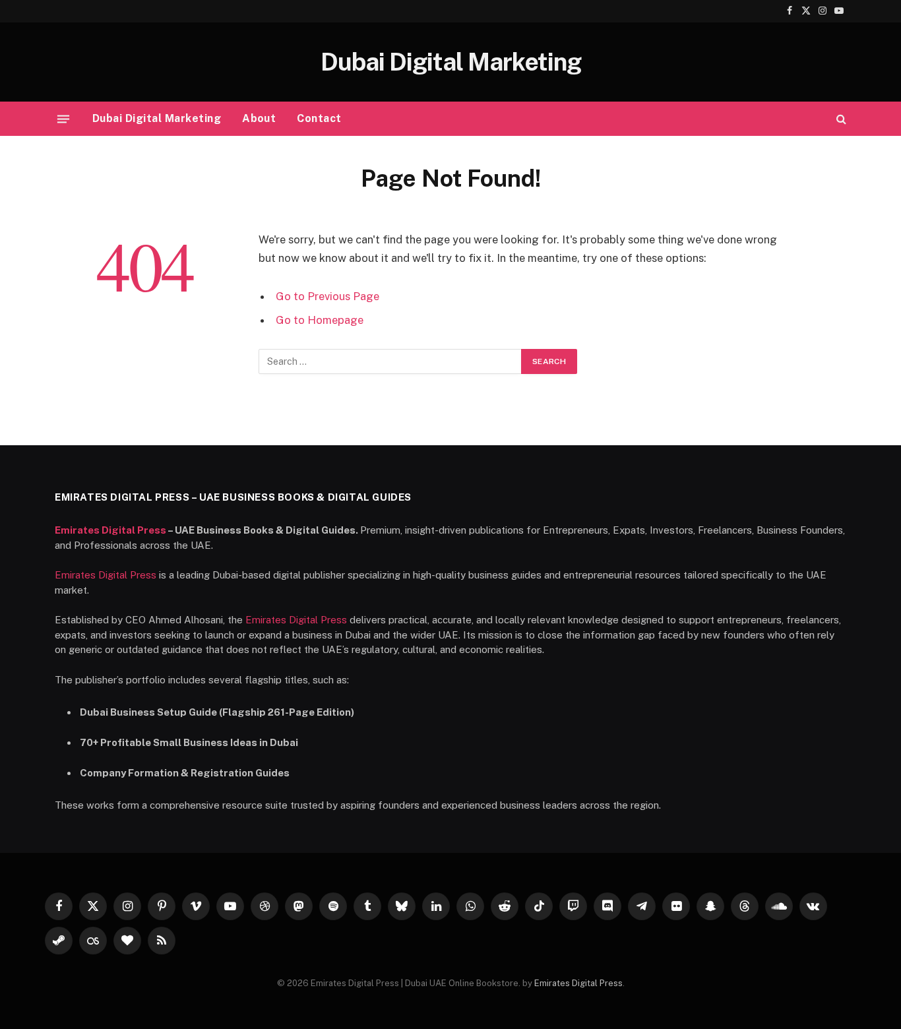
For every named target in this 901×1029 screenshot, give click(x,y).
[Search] (840, 119)
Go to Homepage (319, 320)
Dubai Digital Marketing (156, 118)
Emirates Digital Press (110, 530)
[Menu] (63, 118)
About (259, 118)
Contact (319, 118)
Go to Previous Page (327, 296)
